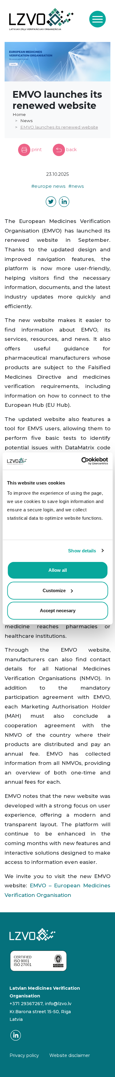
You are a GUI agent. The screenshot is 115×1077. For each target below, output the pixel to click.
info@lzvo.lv (58, 1003)
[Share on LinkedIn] (64, 203)
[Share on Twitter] (51, 203)
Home (19, 114)
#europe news (48, 186)
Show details (82, 550)
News (26, 120)
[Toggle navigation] (97, 19)
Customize (54, 590)
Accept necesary (57, 610)
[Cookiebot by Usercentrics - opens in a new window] (82, 461)
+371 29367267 (26, 1003)
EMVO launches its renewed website (59, 127)
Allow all (57, 570)
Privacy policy (24, 1055)
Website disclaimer (69, 1055)
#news (76, 186)
